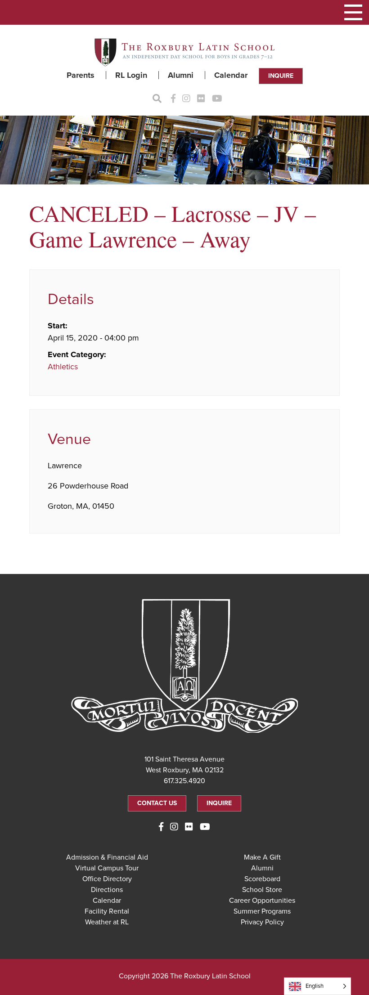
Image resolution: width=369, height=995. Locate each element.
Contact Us (157, 803)
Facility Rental (107, 911)
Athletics (63, 367)
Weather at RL (107, 922)
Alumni (181, 75)
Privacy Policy (262, 922)
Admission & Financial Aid (107, 857)
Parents (80, 75)
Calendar (231, 75)
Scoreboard (262, 878)
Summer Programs (262, 911)
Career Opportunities (262, 900)
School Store (262, 889)
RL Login (131, 75)
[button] (353, 12)
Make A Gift (262, 857)
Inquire (280, 76)
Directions (107, 889)
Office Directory (107, 878)
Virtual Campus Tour (107, 868)
